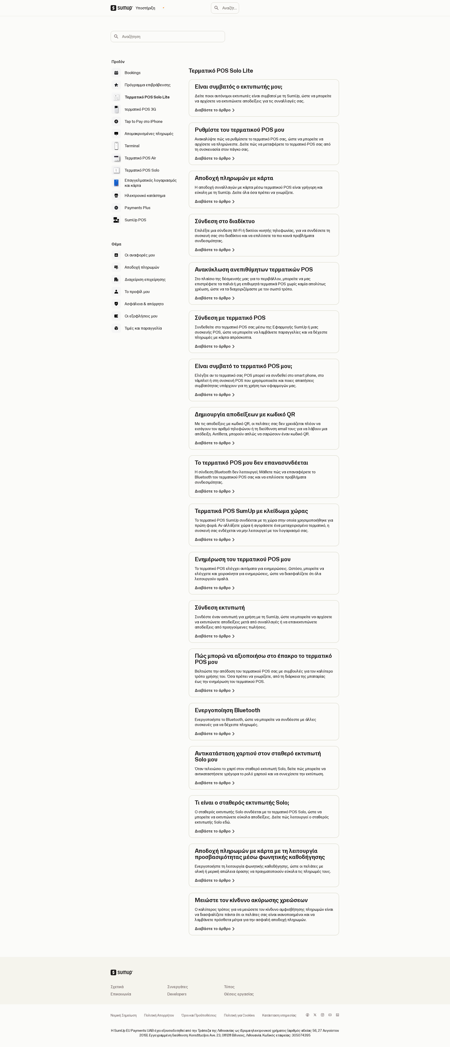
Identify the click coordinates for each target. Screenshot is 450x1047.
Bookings (133, 72)
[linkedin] (337, 1015)
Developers (177, 994)
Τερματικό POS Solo (142, 170)
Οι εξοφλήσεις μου (141, 316)
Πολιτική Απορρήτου (159, 1015)
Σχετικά (117, 986)
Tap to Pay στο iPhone (143, 121)
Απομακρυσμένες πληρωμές (149, 133)
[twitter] (315, 1015)
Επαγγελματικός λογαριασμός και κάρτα (151, 183)
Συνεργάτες (177, 986)
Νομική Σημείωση (124, 1015)
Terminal (132, 145)
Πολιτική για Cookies (239, 1015)
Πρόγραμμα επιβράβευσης (148, 85)
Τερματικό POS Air (140, 158)
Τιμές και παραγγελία (143, 328)
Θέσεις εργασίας (239, 994)
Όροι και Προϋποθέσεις (199, 1015)
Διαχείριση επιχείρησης (145, 279)
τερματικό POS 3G (140, 109)
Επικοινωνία (121, 994)
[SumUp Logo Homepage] (123, 8)
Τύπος (229, 986)
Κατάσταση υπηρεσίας (279, 1015)
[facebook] (307, 1015)
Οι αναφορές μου (140, 255)
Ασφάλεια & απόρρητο (144, 303)
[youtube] (330, 1015)
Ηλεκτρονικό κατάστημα (145, 195)
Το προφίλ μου (137, 291)
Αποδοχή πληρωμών (142, 267)
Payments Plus (137, 207)
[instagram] (322, 1015)
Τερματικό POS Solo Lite (147, 97)
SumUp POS (135, 220)
